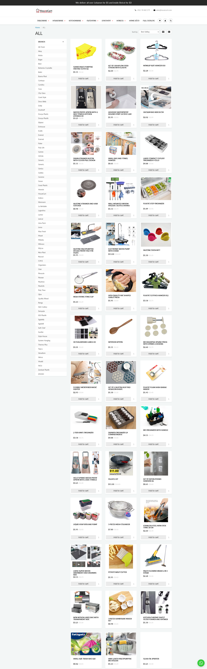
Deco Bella (42, 101)
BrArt (40, 72)
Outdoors (91, 21)
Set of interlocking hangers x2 (152, 480)
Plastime (41, 282)
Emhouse (41, 127)
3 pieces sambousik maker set (120, 620)
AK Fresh (41, 47)
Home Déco (134, 21)
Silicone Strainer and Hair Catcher (85, 205)
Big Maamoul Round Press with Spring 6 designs (155, 343)
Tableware (42, 21)
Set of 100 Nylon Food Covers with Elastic (118, 67)
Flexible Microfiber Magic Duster (85, 388)
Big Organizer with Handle (155, 430)
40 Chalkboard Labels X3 (84, 342)
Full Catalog (149, 21)
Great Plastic (43, 185)
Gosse (40, 181)
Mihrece (41, 244)
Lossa (40, 227)
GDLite (40, 156)
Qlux (40, 294)
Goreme (41, 177)
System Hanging (44, 340)
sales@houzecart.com (164, 10)
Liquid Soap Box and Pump (85, 524)
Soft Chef (41, 328)
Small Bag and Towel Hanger (118, 159)
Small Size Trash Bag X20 (84, 664)
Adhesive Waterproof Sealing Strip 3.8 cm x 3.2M (119, 113)
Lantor (40, 215)
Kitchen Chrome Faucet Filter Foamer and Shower (155, 618)
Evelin (40, 131)
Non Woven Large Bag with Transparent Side (86, 618)
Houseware (58, 21)
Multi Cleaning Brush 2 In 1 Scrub (155, 572)
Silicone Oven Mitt (151, 250)
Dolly (40, 106)
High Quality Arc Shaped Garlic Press (119, 296)
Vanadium (42, 353)
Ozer (40, 269)
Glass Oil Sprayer (151, 664)
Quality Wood (43, 299)
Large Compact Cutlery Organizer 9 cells (153, 159)
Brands (41, 42)
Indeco (40, 198)
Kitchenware (75, 21)
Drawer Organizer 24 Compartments (118, 434)
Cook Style (42, 97)
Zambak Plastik (43, 370)
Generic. (41, 164)
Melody (41, 240)
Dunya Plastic (43, 114)
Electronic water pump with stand (119, 250)
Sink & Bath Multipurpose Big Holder (120, 665)
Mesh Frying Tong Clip (83, 297)
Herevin (41, 190)
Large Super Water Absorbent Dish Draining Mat (84, 573)
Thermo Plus (42, 345)
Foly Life (41, 148)
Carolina (41, 85)
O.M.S (40, 261)
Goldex (40, 173)
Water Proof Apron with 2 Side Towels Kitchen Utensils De (85, 114)
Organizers (42, 265)
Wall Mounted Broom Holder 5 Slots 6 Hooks (119, 205)
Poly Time (41, 290)
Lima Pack (42, 223)
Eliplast (40, 122)
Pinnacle (41, 273)
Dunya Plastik (43, 118)
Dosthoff (106, 21)
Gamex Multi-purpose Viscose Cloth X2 (83, 68)
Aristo (40, 55)
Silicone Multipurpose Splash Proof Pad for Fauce (83, 251)
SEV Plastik (42, 315)
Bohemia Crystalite (45, 68)
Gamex (40, 152)
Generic (41, 160)
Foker (40, 143)
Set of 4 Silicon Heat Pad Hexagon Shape (119, 388)
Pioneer (41, 278)
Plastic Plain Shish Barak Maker (155, 388)
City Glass (41, 93)
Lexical (40, 219)
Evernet (41, 139)
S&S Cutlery (42, 307)
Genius (40, 169)
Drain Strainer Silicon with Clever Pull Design (84, 159)
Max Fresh (42, 231)
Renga (40, 303)
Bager (40, 60)
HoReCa (120, 21)
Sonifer (40, 332)
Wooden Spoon (115, 342)
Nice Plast (42, 252)
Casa (40, 89)
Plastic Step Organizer (153, 204)
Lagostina (41, 211)
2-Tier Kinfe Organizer (83, 433)
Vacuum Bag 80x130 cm (153, 112)
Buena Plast (42, 76)
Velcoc (40, 357)
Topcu (40, 349)
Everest (41, 135)
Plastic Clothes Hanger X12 (155, 295)
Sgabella (41, 320)
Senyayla (41, 311)
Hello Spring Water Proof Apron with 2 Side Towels (85, 479)
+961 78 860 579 (143, 10)
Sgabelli (41, 324)
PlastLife (41, 286)
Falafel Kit (113, 479)
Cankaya (41, 81)
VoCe (40, 366)
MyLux (40, 248)
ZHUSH (41, 374)
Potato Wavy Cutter (117, 572)
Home (37, 27)
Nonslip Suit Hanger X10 (154, 66)
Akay (40, 51)
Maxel (40, 236)
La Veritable (42, 206)
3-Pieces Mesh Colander (119, 524)
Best (39, 64)
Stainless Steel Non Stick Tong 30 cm (154, 527)
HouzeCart (42, 194)
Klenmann (42, 202)
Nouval (40, 257)
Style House (42, 336)
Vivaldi (40, 361)
